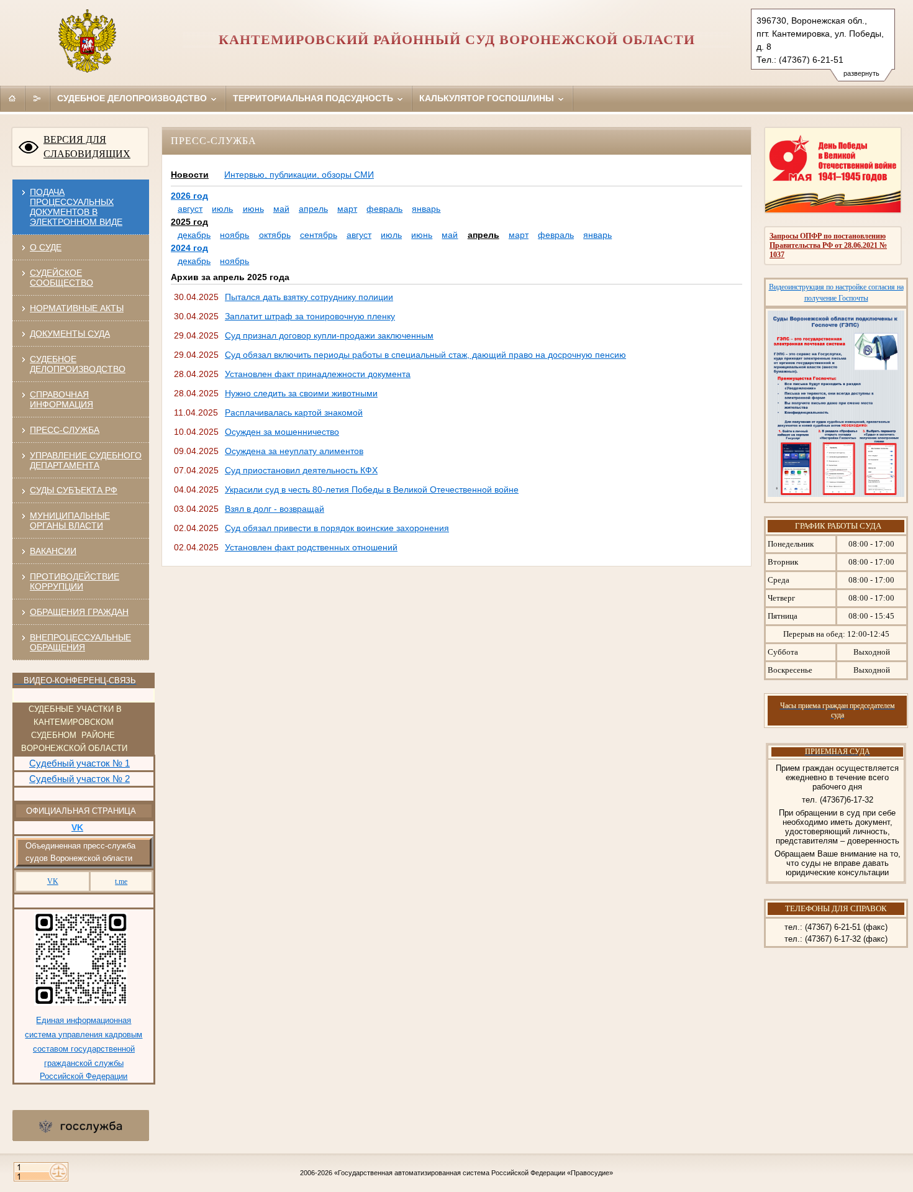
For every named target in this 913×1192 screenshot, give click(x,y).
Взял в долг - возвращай (274, 509)
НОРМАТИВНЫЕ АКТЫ (77, 308)
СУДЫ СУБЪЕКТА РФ (73, 490)
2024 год (189, 248)
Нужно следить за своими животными (301, 393)
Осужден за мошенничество (282, 432)
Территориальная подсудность (314, 98)
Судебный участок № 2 (79, 779)
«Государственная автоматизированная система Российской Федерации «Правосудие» (473, 1172)
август (190, 209)
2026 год (189, 196)
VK (52, 881)
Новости (190, 175)
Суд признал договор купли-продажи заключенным (329, 335)
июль (222, 209)
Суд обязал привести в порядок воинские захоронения (337, 528)
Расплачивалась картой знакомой (294, 412)
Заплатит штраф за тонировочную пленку (310, 316)
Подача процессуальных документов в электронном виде (76, 207)
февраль (384, 209)
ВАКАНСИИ (53, 551)
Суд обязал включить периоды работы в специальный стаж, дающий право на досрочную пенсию (425, 355)
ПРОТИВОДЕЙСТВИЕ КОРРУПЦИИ (74, 581)
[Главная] (12, 98)
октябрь (275, 235)
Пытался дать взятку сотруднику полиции (309, 297)
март (347, 209)
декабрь (194, 235)
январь (426, 209)
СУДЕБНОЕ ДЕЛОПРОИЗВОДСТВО (77, 364)
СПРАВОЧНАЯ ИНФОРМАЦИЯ (61, 399)
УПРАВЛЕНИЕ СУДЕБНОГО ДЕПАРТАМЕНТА (86, 460)
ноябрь (234, 235)
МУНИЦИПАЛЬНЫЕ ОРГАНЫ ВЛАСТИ (70, 520)
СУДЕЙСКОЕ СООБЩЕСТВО (61, 278)
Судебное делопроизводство (133, 98)
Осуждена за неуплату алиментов (294, 451)
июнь (253, 209)
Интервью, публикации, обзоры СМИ (299, 175)
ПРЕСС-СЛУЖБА (64, 430)
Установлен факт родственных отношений (311, 547)
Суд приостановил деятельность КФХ (301, 470)
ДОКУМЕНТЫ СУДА (70, 334)
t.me (121, 881)
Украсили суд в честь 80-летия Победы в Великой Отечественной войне (372, 489)
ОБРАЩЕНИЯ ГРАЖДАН (79, 612)
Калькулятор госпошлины (487, 98)
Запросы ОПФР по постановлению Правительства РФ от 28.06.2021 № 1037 (828, 245)
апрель (313, 209)
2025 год (189, 222)
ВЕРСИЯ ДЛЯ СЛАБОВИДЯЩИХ (86, 146)
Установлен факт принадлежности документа (318, 374)
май (281, 209)
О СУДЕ (45, 247)
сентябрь (318, 235)
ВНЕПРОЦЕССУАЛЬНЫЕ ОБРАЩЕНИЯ (80, 642)
